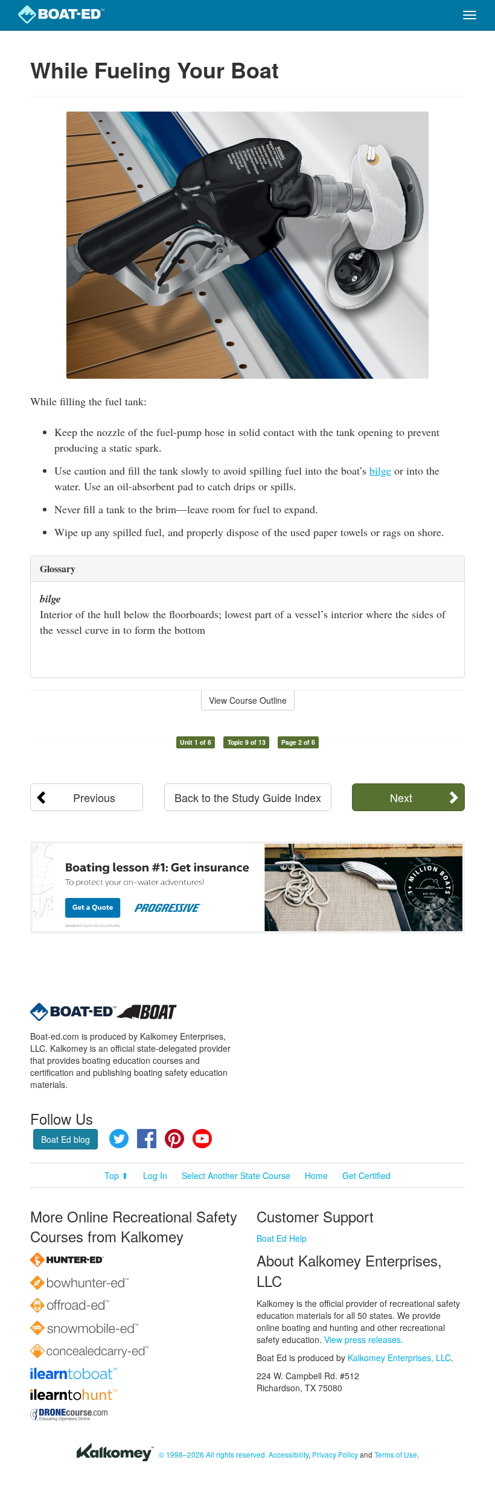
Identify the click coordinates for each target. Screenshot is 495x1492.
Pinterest (174, 1138)
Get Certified (366, 1175)
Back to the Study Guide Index (247, 797)
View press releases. (363, 1339)
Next (401, 797)
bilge (380, 470)
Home (316, 1175)
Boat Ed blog (65, 1139)
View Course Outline (248, 700)
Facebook (146, 1138)
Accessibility (288, 1454)
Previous (94, 797)
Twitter (119, 1138)
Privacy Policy (335, 1454)
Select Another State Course (236, 1175)
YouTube (202, 1138)
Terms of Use (395, 1454)
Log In (155, 1175)
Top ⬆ (116, 1175)
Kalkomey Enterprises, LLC (399, 1357)
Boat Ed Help (282, 1238)
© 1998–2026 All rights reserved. (213, 1454)
